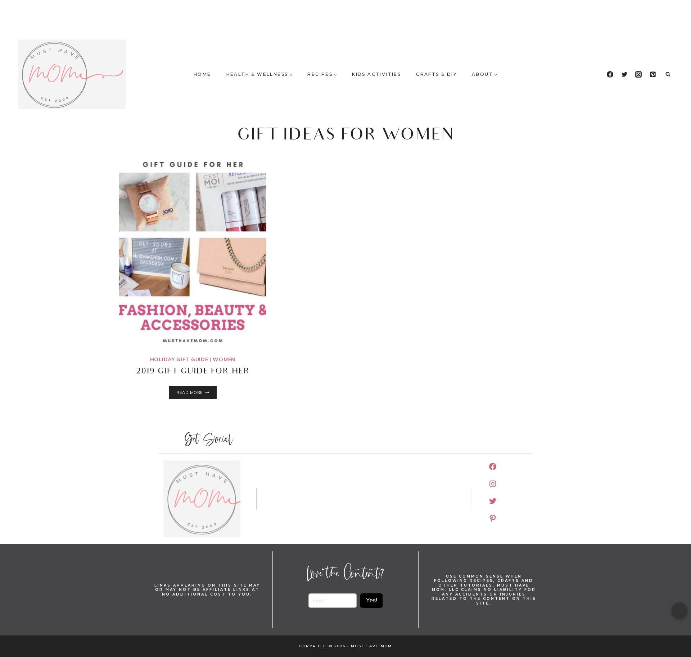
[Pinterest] (652, 74)
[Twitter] (624, 74)
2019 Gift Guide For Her (193, 372)
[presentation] (192, 251)
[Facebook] (610, 74)
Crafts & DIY (436, 74)
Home (202, 74)
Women (224, 359)
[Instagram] (638, 74)
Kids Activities (376, 74)
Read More (196, 392)
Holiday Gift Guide (179, 359)
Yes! (371, 600)
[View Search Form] (668, 74)
